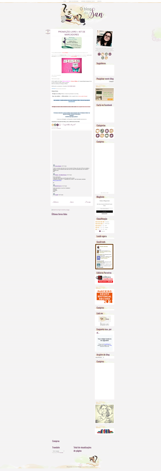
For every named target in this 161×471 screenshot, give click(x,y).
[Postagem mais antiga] (87, 204)
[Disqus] (72, 147)
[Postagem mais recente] (55, 204)
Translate (61, 452)
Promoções (59, 128)
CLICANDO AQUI (71, 86)
